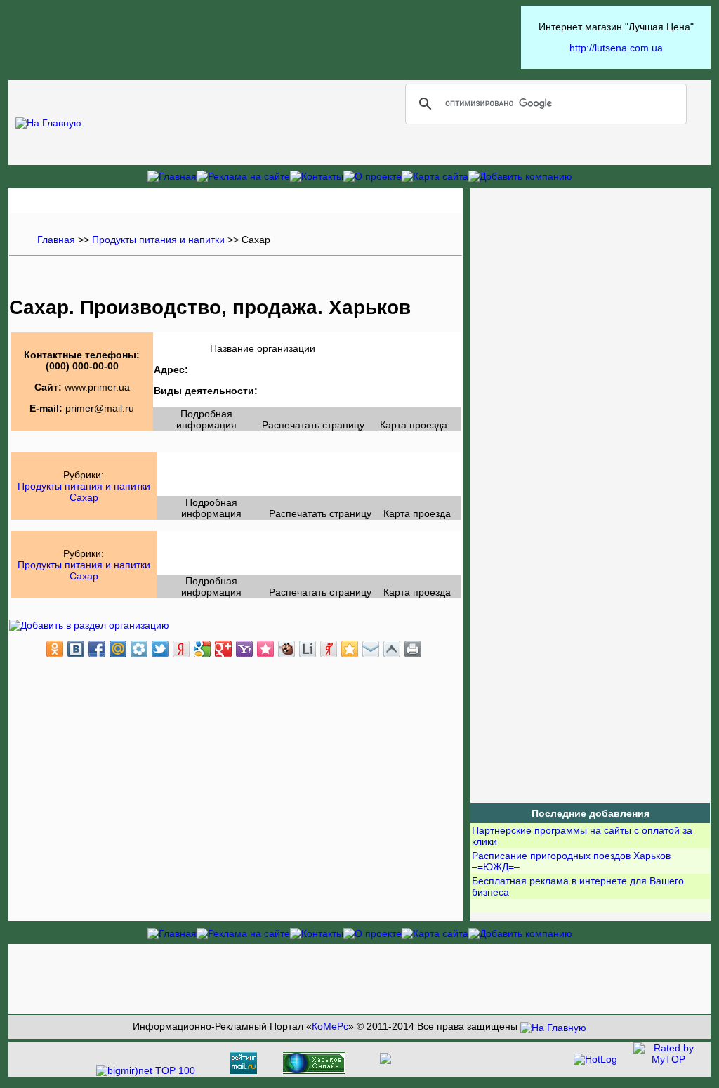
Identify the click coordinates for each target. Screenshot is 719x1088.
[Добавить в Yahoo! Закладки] (244, 649)
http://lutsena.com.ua (616, 47)
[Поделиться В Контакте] (75, 649)
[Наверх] (391, 649)
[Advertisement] (264, 37)
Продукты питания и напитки (157, 239)
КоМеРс (330, 1026)
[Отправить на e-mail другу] (370, 649)
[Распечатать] (412, 649)
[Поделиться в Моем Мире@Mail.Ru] (118, 649)
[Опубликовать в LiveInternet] (307, 649)
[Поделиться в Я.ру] (328, 649)
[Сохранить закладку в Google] (202, 649)
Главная (56, 239)
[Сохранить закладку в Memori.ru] (265, 649)
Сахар (84, 497)
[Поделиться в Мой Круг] (139, 649)
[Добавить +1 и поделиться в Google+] (223, 649)
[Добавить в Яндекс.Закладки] (181, 649)
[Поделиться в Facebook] (96, 649)
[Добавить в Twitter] (160, 649)
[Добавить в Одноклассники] (54, 649)
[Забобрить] (286, 649)
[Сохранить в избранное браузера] (349, 649)
